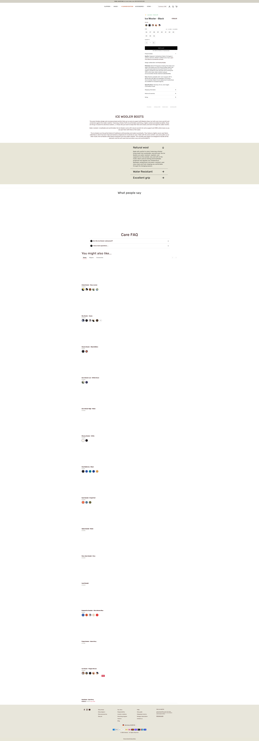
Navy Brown (159, 25)
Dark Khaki (90, 502)
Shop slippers (101, 712)
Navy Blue (86, 382)
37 (150, 32)
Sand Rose (156, 25)
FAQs (138, 709)
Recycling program (122, 716)
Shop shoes (101, 709)
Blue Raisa (146, 25)
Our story (120, 709)
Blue (86, 471)
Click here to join (159, 716)
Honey (97, 471)
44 (146, 36)
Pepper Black (86, 289)
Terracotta (86, 615)
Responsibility (121, 712)
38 (154, 32)
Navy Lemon (83, 289)
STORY (149, 6)
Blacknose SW (93, 320)
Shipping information (150, 89)
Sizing (146, 97)
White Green (83, 382)
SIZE (146, 29)
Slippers (91, 257)
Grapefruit (83, 502)
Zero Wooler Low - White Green (90, 377)
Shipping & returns (142, 714)
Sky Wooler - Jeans (87, 316)
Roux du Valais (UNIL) (97, 320)
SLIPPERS (107, 6)
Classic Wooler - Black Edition (90, 346)
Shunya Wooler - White (88, 436)
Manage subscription (142, 716)
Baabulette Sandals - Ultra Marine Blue (92, 610)
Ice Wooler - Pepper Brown (89, 668)
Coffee (90, 289)
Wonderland (97, 289)
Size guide (139, 712)
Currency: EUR (162, 6)
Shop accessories (102, 714)
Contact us (140, 718)
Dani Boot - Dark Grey (88, 699)
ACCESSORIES (139, 6)
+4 (100, 320)
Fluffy (93, 615)
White (83, 440)
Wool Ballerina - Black (88, 466)
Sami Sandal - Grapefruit (88, 497)
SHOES (116, 6)
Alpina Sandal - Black (87, 528)
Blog (119, 721)
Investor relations (122, 714)
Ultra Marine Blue (83, 615)
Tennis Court (93, 289)
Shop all (100, 716)
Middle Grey (90, 320)
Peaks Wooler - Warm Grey (89, 641)
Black (149, 25)
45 (150, 36)
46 (154, 36)
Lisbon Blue (86, 502)
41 (165, 32)
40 (162, 32)
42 (169, 32)
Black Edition (86, 320)
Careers (120, 718)
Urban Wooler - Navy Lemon (89, 285)
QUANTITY (147, 39)
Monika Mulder (162, 62)
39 (158, 32)
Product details (149, 53)
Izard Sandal (85, 583)
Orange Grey (86, 351)
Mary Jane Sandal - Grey (88, 556)
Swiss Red (97, 615)
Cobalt (93, 471)
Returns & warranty (150, 93)
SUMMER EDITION (127, 6)
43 (173, 32)
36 (146, 32)
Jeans (83, 320)
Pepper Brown (153, 25)
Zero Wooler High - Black (88, 408)
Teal (90, 471)
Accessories (99, 257)
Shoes (84, 257)
